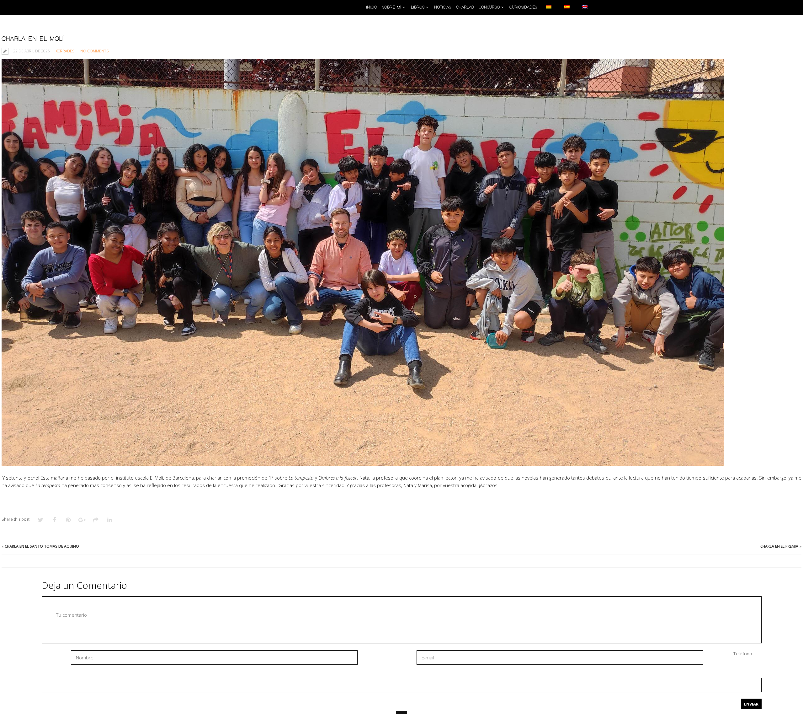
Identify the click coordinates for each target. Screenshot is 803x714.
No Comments (94, 51)
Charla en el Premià (779, 546)
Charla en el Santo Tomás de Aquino (42, 546)
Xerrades (65, 51)
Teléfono (742, 653)
